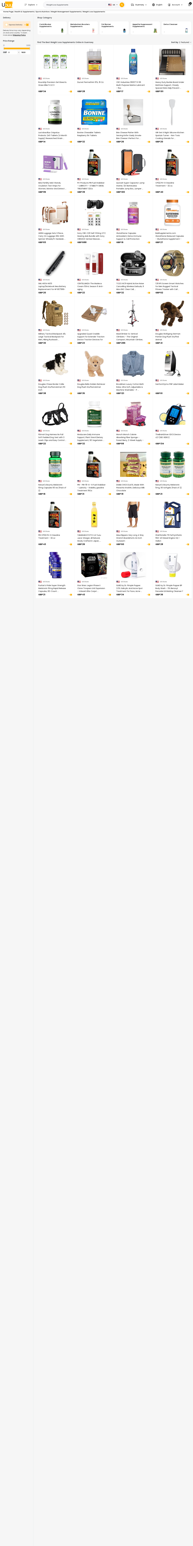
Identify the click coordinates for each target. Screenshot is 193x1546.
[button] (139, 4)
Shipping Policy (19, 35)
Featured (185, 42)
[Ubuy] (7, 4)
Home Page (8, 11)
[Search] (122, 5)
